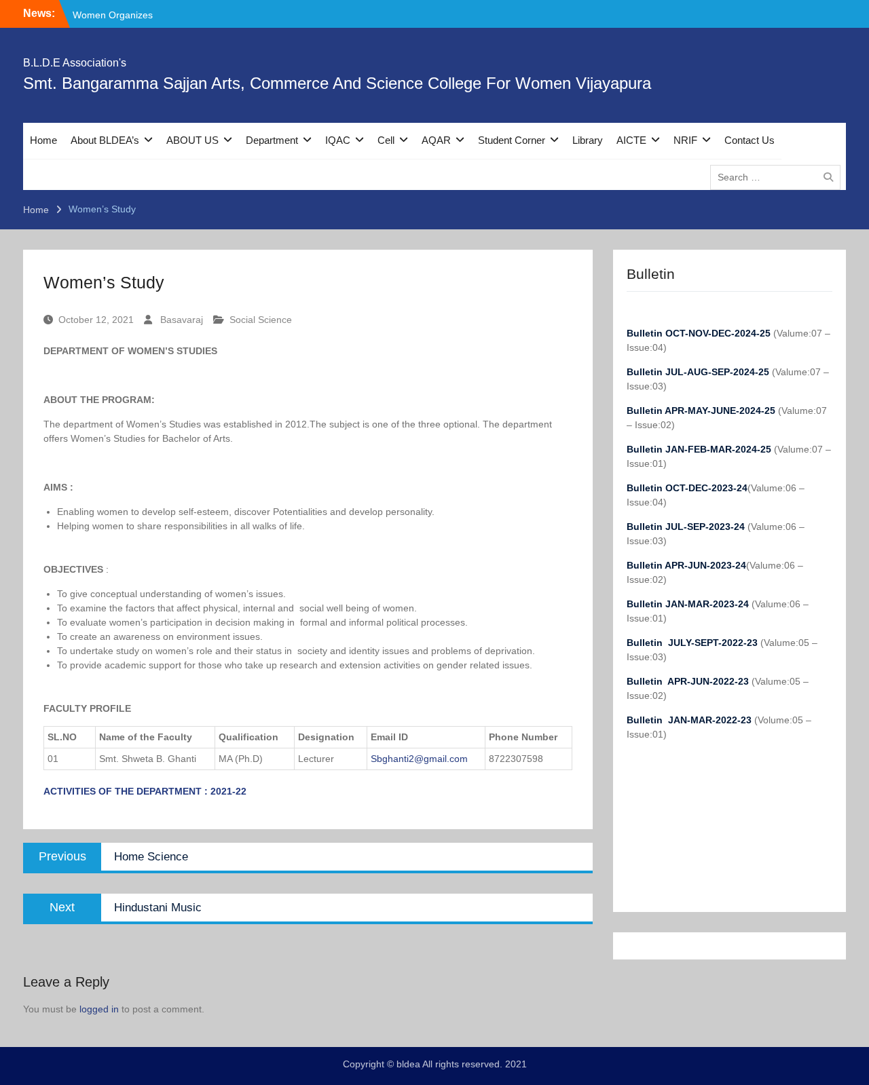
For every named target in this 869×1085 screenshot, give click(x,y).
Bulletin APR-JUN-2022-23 (689, 681)
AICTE (631, 140)
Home (43, 140)
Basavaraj (181, 319)
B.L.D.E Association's (74, 63)
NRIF (685, 140)
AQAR (436, 140)
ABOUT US (192, 140)
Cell (385, 140)
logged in (99, 1009)
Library (587, 140)
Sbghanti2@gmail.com (419, 758)
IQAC (337, 140)
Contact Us (749, 140)
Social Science (260, 319)
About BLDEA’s (105, 140)
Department (272, 140)
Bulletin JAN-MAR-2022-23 (690, 720)
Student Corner (511, 140)
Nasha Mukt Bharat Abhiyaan (135, 14)
